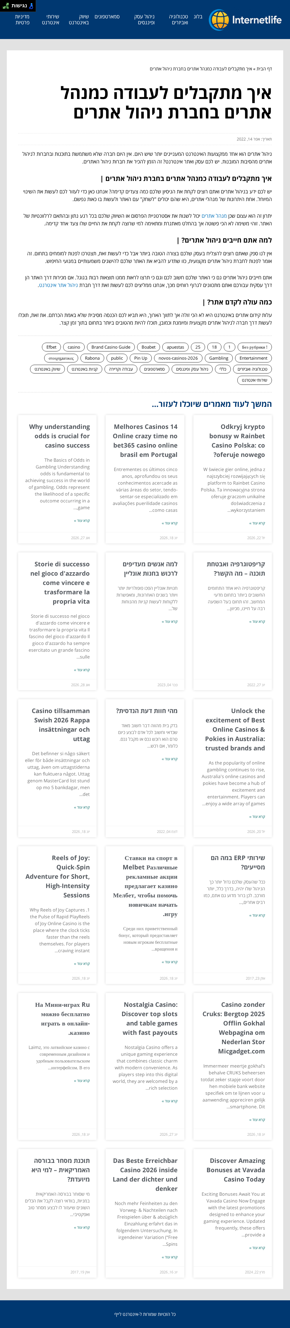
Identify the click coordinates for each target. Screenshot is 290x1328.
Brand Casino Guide (110, 347)
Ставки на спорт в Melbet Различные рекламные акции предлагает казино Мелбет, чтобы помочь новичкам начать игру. (145, 885)
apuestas (175, 347)
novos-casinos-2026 (178, 358)
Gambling (218, 358)
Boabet (148, 347)
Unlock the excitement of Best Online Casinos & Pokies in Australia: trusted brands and (235, 729)
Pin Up (140, 358)
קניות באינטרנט (85, 369)
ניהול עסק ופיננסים (144, 19)
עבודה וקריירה (121, 369)
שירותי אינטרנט (50, 19)
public (117, 358)
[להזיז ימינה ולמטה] (7, 7)
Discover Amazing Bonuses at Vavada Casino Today (235, 1169)
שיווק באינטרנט (79, 19)
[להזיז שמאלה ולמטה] (4, 7)
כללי (222, 369)
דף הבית (264, 69)
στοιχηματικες (61, 358)
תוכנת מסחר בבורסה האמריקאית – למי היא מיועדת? (60, 1169)
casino (74, 347)
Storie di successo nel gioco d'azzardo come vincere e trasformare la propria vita (60, 582)
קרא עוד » (257, 523)
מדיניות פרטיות (22, 19)
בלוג (198, 16)
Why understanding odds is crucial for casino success (59, 435)
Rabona (92, 358)
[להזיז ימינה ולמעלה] (7, 4)
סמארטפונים (107, 16)
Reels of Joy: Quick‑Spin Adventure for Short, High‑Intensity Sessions (57, 876)
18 (214, 347)
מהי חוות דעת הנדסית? (147, 710)
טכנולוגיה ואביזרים (178, 19)
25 (198, 347)
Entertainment (253, 358)
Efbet (51, 347)
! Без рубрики (254, 347)
